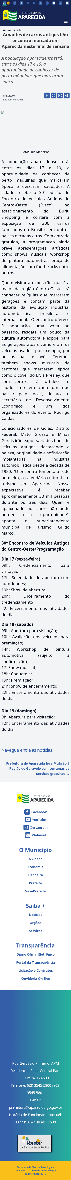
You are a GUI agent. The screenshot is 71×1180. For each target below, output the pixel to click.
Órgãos (35, 922)
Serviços (35, 931)
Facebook (39, 812)
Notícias (18, 30)
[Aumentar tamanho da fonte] (34, 3)
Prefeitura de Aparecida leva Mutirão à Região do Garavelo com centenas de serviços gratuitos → (38, 768)
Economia (36, 867)
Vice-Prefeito (35, 891)
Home (7, 30)
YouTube (39, 819)
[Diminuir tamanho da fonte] (28, 3)
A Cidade (36, 859)
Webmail (39, 835)
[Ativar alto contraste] (40, 3)
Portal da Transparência (35, 962)
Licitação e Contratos (35, 970)
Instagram (39, 827)
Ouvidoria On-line (35, 978)
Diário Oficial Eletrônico (36, 954)
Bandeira (35, 875)
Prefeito (35, 883)
